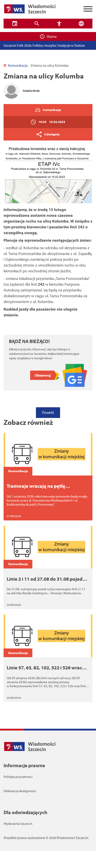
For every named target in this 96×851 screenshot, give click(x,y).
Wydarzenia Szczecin (18, 823)
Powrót (48, 412)
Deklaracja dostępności (20, 791)
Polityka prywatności (18, 777)
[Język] (81, 23)
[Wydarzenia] (15, 23)
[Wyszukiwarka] (37, 23)
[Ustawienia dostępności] (59, 23)
